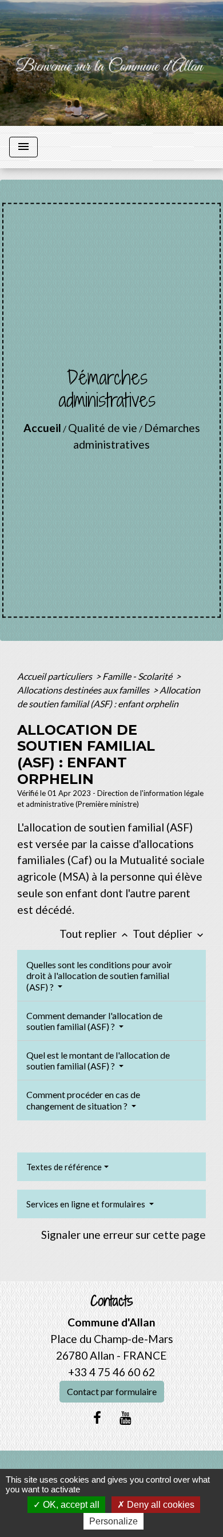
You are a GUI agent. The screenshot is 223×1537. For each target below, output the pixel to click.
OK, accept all (70, 1505)
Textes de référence (64, 1167)
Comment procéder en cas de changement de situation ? (83, 1100)
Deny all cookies (159, 1505)
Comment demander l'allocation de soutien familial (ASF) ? (94, 1021)
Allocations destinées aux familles (84, 689)
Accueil (42, 427)
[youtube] (125, 1417)
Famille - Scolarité (138, 676)
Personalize (113, 1521)
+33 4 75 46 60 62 (111, 1371)
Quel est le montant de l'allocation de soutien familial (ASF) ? (98, 1060)
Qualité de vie (102, 427)
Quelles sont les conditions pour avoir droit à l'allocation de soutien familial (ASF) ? (99, 975)
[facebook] (97, 1417)
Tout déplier (169, 933)
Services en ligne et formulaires (86, 1204)
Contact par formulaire (112, 1391)
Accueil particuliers (55, 676)
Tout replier (94, 933)
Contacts (111, 1301)
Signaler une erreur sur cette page (123, 1234)
